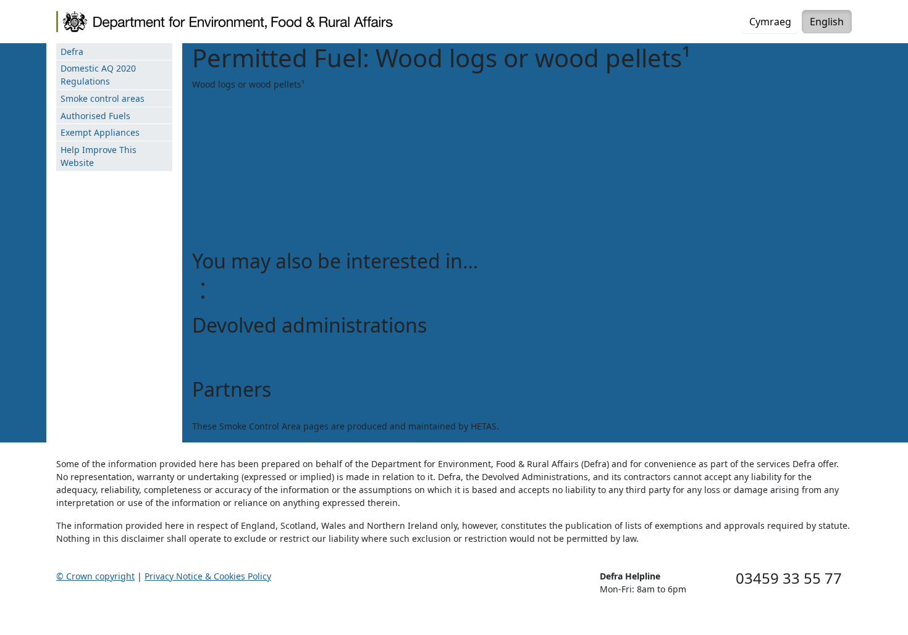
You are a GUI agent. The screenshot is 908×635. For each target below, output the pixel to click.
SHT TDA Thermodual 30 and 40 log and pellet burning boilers (477, 177)
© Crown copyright (95, 576)
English (827, 21)
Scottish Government (235, 348)
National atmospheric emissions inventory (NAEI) (313, 284)
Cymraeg (770, 21)
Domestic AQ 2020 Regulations (98, 74)
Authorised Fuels (95, 116)
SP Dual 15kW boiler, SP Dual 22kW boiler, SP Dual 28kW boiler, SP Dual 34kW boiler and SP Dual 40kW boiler (515, 124)
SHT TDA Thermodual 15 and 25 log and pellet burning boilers (477, 218)
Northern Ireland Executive (248, 361)
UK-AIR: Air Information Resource (281, 297)
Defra (72, 51)
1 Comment (216, 159)
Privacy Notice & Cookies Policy (208, 576)
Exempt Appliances (100, 132)
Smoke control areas (103, 98)
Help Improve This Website (99, 156)
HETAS (205, 413)
